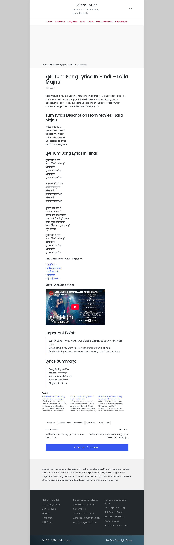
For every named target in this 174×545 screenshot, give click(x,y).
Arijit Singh (47, 522)
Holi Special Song (113, 512)
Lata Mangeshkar (51, 504)
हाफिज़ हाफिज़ (54, 268)
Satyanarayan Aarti (83, 513)
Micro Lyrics (87, 5)
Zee (107, 422)
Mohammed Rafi (51, 499)
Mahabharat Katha (114, 516)
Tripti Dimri (91, 422)
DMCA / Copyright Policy (119, 540)
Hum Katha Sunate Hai (116, 525)
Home (45, 64)
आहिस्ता (51, 275)
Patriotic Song (111, 520)
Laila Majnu (78, 422)
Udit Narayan (49, 508)
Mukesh (46, 513)
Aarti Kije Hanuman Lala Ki (86, 517)
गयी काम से (52, 271)
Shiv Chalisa (79, 508)
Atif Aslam (51, 422)
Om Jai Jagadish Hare (85, 522)
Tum (101, 422)
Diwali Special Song (114, 507)
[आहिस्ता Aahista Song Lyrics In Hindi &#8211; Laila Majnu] (84, 403)
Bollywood (50, 88)
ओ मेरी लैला (53, 278)
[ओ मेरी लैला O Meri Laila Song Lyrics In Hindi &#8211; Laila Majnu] (56, 403)
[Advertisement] (87, 45)
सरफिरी (51, 264)
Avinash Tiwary (65, 422)
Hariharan (47, 517)
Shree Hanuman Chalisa (86, 499)
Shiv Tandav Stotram (84, 504)
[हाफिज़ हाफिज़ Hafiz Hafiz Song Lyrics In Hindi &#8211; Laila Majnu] (112, 403)
